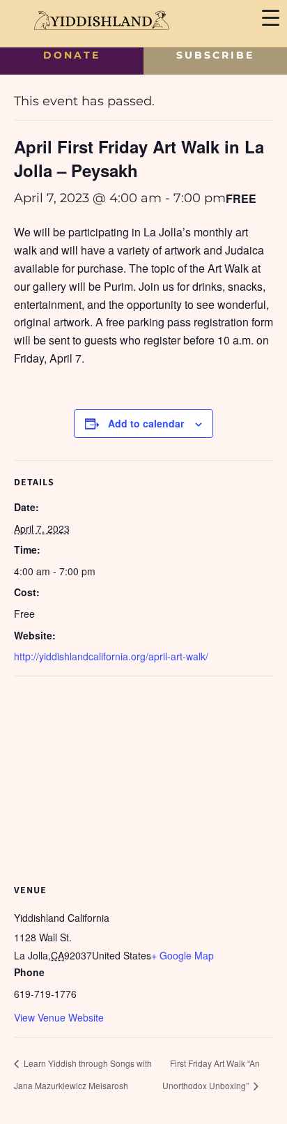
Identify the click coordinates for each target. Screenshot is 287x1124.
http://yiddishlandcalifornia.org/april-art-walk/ (111, 656)
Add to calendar (146, 423)
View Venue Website (59, 1017)
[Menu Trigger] (270, 16)
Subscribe (215, 55)
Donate (71, 55)
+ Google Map (182, 955)
